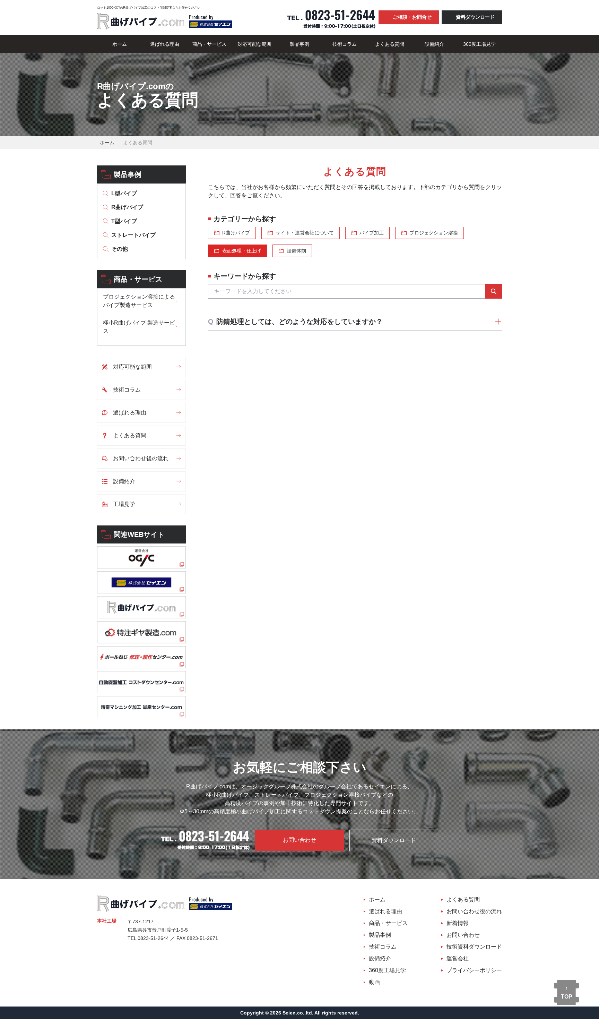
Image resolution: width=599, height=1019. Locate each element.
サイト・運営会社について (305, 233)
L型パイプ (124, 193)
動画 (374, 982)
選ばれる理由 (164, 44)
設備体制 (296, 251)
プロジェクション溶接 (433, 233)
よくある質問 (389, 44)
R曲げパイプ (127, 207)
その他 (119, 249)
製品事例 (299, 44)
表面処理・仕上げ (241, 251)
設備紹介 (434, 44)
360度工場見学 (479, 44)
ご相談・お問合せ (412, 17)
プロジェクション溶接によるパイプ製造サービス (139, 301)
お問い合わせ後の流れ (140, 458)
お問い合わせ (299, 840)
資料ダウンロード (475, 17)
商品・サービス (209, 44)
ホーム (119, 44)
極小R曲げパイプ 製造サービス (139, 327)
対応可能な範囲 (254, 44)
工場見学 (124, 504)
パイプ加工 (371, 233)
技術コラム (344, 44)
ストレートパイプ (133, 235)
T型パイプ (124, 221)
